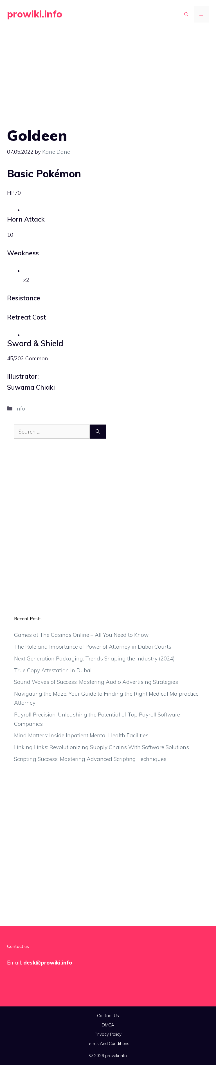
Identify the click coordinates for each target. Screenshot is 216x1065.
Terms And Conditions (108, 1043)
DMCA (108, 1025)
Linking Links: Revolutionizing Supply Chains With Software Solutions (101, 747)
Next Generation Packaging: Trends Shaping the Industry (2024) (94, 658)
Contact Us (108, 1015)
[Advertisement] (108, 70)
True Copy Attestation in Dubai (53, 670)
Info (20, 408)
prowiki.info (34, 14)
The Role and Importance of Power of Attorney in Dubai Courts (92, 646)
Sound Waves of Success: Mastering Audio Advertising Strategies (96, 681)
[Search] (98, 432)
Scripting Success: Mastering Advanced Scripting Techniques (90, 759)
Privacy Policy (108, 1034)
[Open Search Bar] (186, 14)
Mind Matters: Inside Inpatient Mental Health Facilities (81, 735)
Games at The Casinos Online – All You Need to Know (81, 634)
